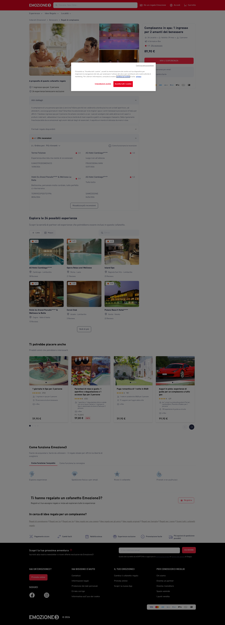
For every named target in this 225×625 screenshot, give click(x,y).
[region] (113, 77)
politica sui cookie (123, 76)
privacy (138, 76)
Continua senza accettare (145, 65)
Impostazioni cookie (103, 84)
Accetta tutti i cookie (123, 84)
